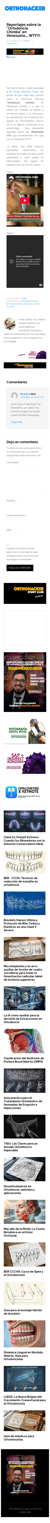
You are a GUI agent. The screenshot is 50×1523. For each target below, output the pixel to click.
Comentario (13, 462)
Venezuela (28, 304)
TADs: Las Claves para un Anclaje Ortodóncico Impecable (21, 1147)
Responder (16, 422)
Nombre (11, 500)
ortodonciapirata (14, 304)
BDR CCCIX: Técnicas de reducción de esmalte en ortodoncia (21, 881)
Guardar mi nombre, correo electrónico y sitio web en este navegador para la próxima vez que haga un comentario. (22, 554)
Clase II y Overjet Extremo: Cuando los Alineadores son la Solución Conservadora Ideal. (24, 840)
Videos (24, 298)
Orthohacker (25, 8)
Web (9, 530)
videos (37, 304)
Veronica (25, 394)
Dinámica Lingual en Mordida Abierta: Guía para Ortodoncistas (23, 1356)
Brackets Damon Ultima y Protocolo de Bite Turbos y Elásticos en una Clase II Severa (22, 925)
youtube (10, 307)
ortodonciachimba (29, 301)
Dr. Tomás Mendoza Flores (23, 91)
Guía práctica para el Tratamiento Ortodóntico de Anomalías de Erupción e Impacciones (23, 1103)
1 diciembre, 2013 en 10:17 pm (32, 397)
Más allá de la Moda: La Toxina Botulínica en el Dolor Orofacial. (24, 1232)
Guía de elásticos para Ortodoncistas (19, 1437)
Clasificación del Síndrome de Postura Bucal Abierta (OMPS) (24, 1060)
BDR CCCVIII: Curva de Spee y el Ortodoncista (23, 1273)
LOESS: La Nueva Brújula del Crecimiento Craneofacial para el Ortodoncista (25, 1400)
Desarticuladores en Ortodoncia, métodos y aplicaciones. (19, 1190)
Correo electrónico (17, 515)
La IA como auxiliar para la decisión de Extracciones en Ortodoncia (23, 1019)
